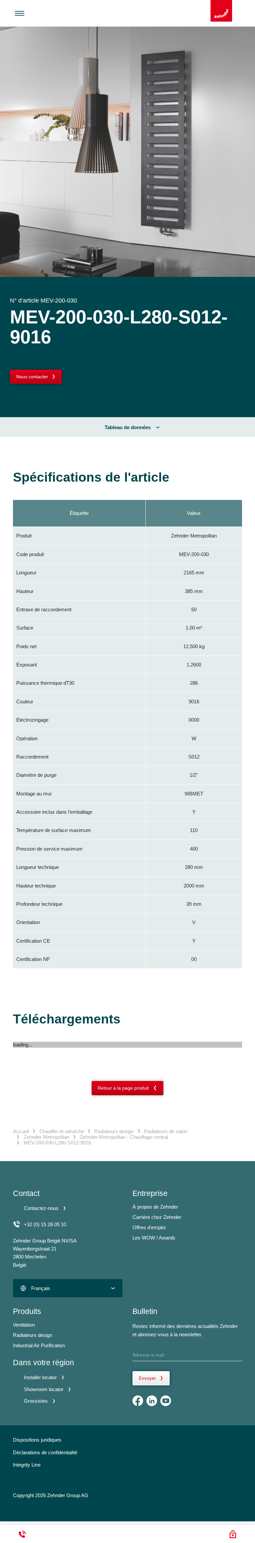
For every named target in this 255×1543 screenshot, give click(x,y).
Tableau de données (128, 427)
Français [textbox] (40, 1288)
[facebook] (137, 1400)
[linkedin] (151, 1400)
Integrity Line (27, 1465)
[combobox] (68, 1288)
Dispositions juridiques (37, 1440)
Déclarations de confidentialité (45, 1452)
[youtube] (165, 1400)
